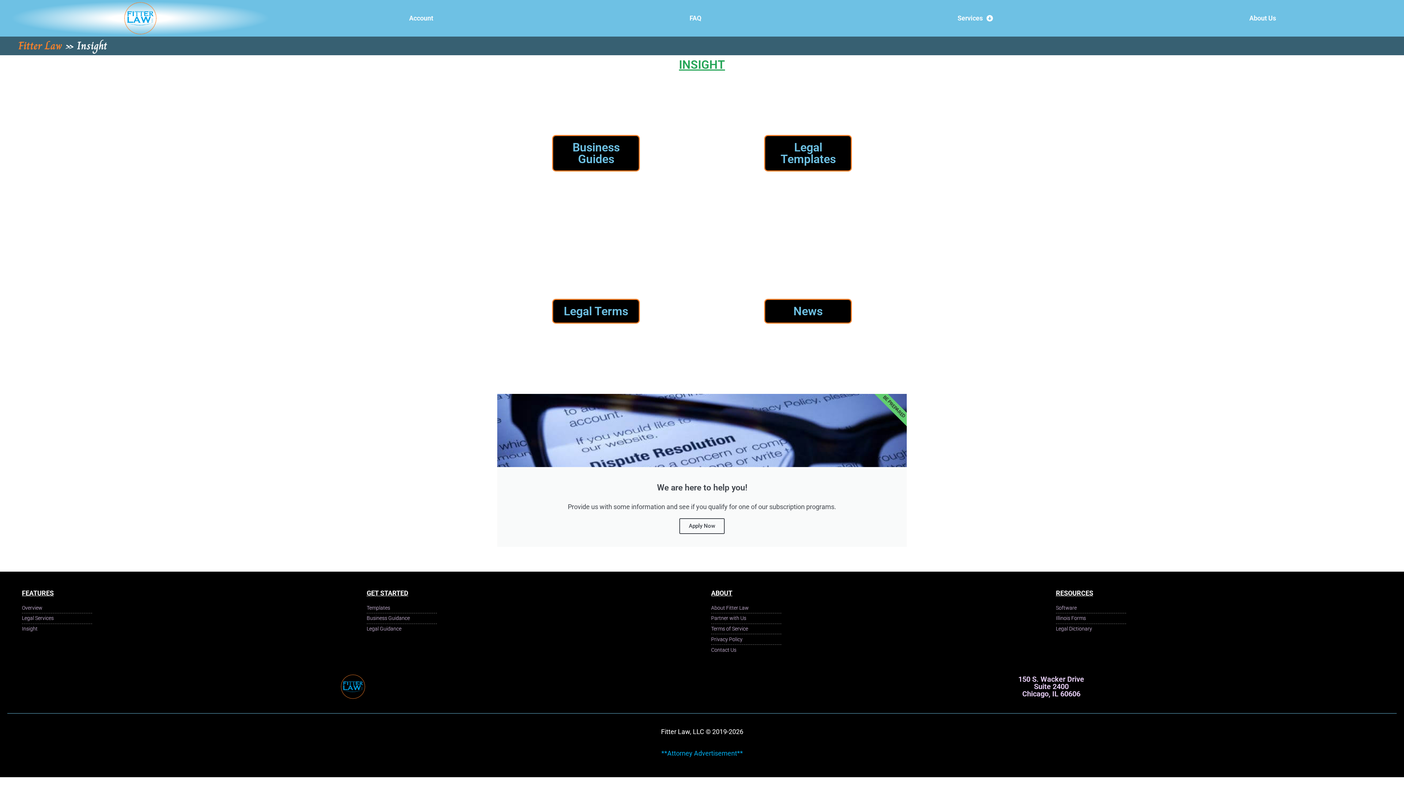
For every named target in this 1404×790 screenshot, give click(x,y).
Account (421, 18)
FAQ (695, 18)
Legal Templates (808, 153)
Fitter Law (40, 45)
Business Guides (596, 153)
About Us (1262, 18)
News (808, 311)
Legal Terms (596, 311)
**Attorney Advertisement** (702, 753)
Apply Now (702, 526)
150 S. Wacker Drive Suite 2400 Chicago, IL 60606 (1051, 686)
